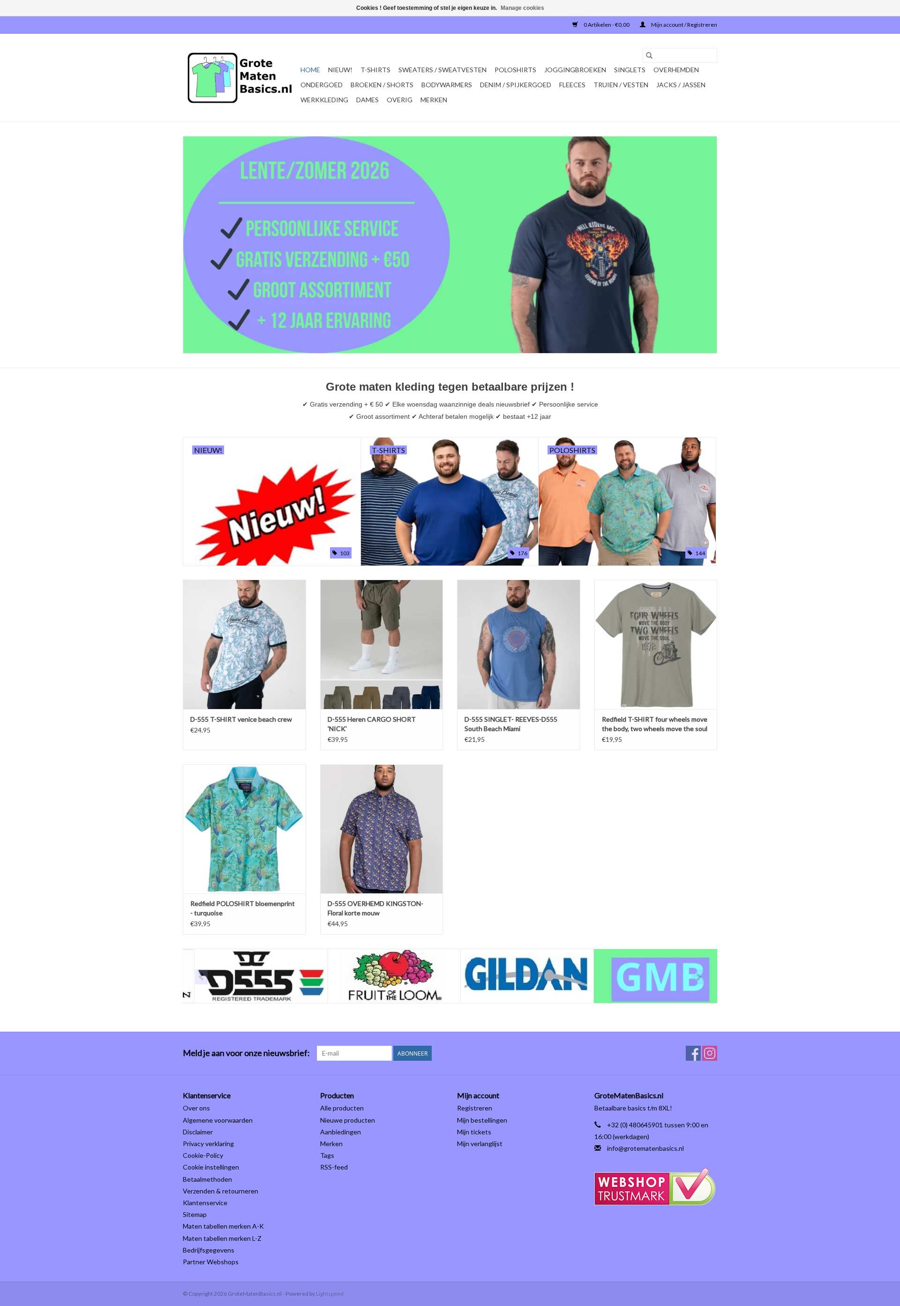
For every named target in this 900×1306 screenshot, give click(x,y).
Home (310, 70)
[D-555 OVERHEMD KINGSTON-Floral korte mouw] (381, 828)
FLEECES (572, 85)
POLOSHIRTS (515, 70)
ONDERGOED (321, 85)
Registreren (474, 1108)
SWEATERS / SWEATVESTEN (442, 70)
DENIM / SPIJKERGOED (515, 85)
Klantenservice (205, 1203)
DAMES (367, 100)
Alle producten (342, 1108)
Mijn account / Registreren (683, 24)
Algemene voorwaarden (218, 1120)
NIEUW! (340, 70)
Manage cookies (522, 8)
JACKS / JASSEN (680, 85)
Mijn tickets (474, 1132)
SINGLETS (629, 70)
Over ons (196, 1108)
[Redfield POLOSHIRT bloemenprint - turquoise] (244, 828)
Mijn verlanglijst (479, 1143)
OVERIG (399, 100)
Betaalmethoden (207, 1179)
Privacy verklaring (208, 1143)
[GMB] (649, 976)
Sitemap (195, 1214)
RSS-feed (334, 1167)
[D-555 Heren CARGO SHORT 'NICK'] (381, 644)
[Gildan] (516, 976)
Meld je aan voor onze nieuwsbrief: (246, 1053)
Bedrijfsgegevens (208, 1250)
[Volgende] (698, 976)
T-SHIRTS (375, 70)
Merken (433, 100)
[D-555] (249, 976)
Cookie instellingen (211, 1167)
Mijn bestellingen (482, 1120)
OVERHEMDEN (676, 70)
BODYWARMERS (446, 85)
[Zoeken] (649, 55)
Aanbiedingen (340, 1132)
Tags (327, 1155)
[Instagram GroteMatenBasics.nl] (709, 1053)
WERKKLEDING (324, 100)
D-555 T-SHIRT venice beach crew (241, 719)
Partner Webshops (211, 1262)
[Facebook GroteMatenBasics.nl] (693, 1053)
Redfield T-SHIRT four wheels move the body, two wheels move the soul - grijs (654, 724)
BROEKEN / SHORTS (382, 85)
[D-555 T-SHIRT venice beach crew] (244, 644)
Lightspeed (330, 1293)
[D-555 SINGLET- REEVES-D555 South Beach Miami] (518, 644)
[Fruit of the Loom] (382, 976)
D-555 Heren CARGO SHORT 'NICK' (372, 723)
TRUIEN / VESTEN (620, 85)
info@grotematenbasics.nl (645, 1148)
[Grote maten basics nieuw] (450, 244)
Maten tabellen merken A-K (223, 1226)
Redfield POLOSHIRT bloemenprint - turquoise (242, 908)
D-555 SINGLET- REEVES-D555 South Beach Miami (511, 723)
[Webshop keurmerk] (656, 1186)
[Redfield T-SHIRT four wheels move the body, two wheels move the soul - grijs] (656, 644)
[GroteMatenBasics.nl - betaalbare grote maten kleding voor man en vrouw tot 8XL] (240, 78)
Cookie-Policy (203, 1155)
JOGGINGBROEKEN (575, 70)
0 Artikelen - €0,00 (606, 24)
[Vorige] (201, 976)
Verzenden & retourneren (220, 1191)
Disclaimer (198, 1132)
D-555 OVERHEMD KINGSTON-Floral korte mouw (375, 908)
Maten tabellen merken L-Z (222, 1238)
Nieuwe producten (347, 1120)
